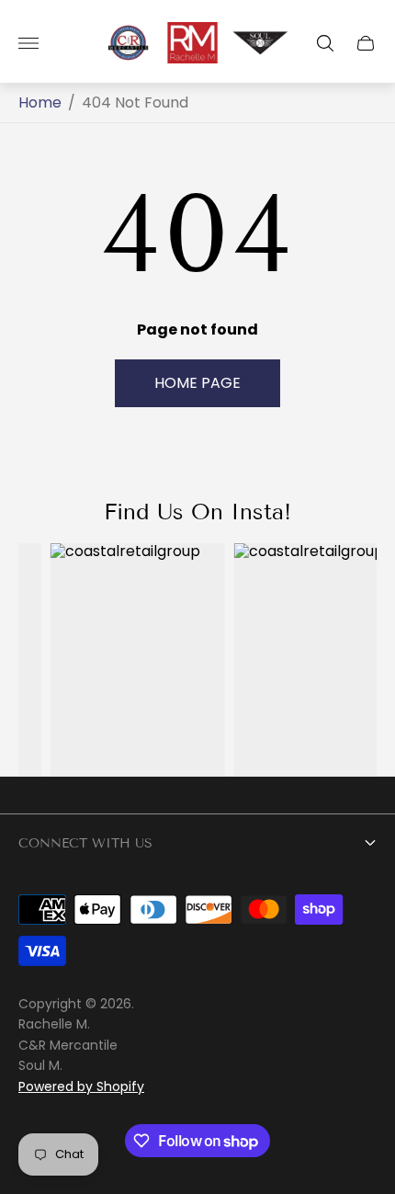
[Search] (325, 43)
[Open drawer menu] (28, 43)
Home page (197, 382)
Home (40, 103)
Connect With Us (85, 843)
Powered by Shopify (81, 1086)
